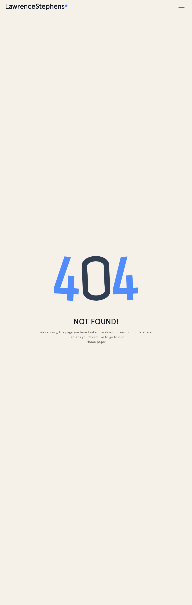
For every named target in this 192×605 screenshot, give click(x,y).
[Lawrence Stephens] (37, 7)
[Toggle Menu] (181, 7)
